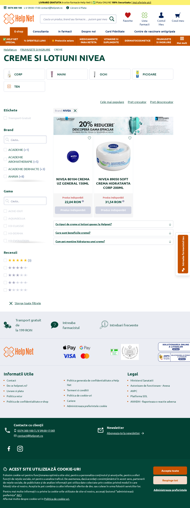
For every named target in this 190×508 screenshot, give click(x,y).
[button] (161, 19)
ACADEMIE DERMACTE (23, 169)
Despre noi (88, 31)
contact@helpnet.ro (30, 435)
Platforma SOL (138, 396)
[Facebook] (9, 449)
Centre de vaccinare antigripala (154, 31)
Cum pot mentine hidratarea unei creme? (80, 241)
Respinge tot (170, 480)
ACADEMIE (15, 149)
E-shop (18, 31)
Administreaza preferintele (170, 490)
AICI (19, 495)
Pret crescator (137, 102)
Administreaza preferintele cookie (87, 406)
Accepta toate (170, 470)
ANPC (133, 391)
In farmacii (65, 31)
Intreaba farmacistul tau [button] (183, 251)
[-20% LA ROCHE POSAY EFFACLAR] (113, 126)
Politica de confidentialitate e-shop (27, 401)
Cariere (71, 400)
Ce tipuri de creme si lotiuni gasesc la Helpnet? (83, 224)
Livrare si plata (15, 391)
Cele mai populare (112, 102)
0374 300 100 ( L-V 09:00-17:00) (36, 430)
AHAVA (13, 176)
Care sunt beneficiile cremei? (72, 232)
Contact (11, 380)
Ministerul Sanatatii (141, 380)
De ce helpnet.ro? (17, 385)
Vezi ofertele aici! (141, 2)
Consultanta (41, 31)
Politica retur (14, 396)
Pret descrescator (161, 102)
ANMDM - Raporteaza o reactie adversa (153, 401)
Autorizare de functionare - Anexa (150, 385)
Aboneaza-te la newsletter (123, 433)
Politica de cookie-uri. (57, 498)
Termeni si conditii (78, 390)
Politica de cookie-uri (79, 395)
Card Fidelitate (115, 31)
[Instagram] (20, 449)
